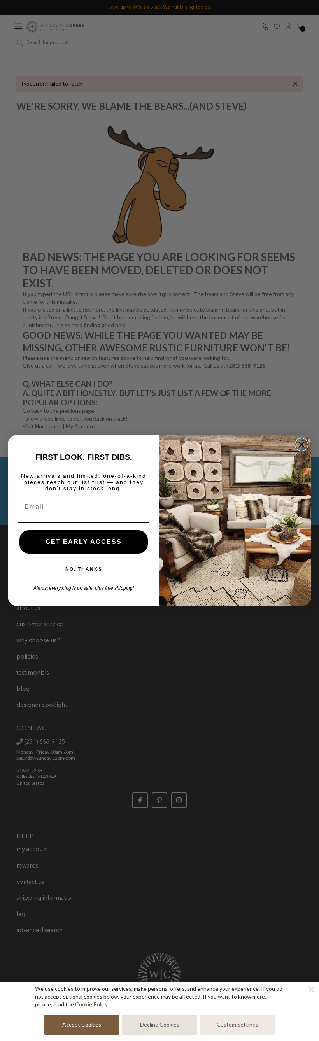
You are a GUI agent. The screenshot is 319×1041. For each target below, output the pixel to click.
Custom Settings (237, 1024)
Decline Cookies (159, 1024)
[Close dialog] (301, 444)
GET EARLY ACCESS (84, 541)
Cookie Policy (91, 1004)
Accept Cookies (81, 1024)
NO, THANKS (83, 569)
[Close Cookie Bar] (311, 989)
